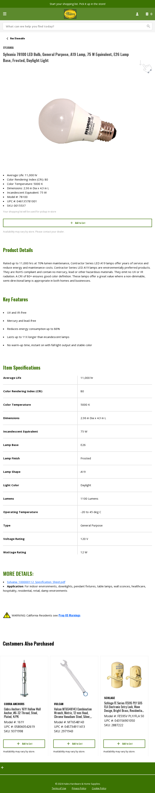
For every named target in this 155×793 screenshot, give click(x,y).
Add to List (80, 222)
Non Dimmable (17, 38)
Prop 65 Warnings (69, 615)
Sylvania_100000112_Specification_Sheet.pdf (36, 582)
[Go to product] (24, 678)
